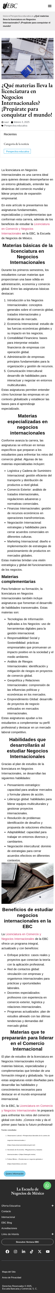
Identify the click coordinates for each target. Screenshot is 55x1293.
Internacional (8, 1217)
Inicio (5, 16)
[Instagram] (15, 1251)
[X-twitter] (39, 1251)
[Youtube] (47, 1251)
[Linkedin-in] (23, 1251)
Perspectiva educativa (21, 16)
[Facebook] (7, 1251)
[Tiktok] (31, 1251)
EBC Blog (6, 1222)
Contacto (6, 1211)
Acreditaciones (9, 1228)
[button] (47, 1186)
